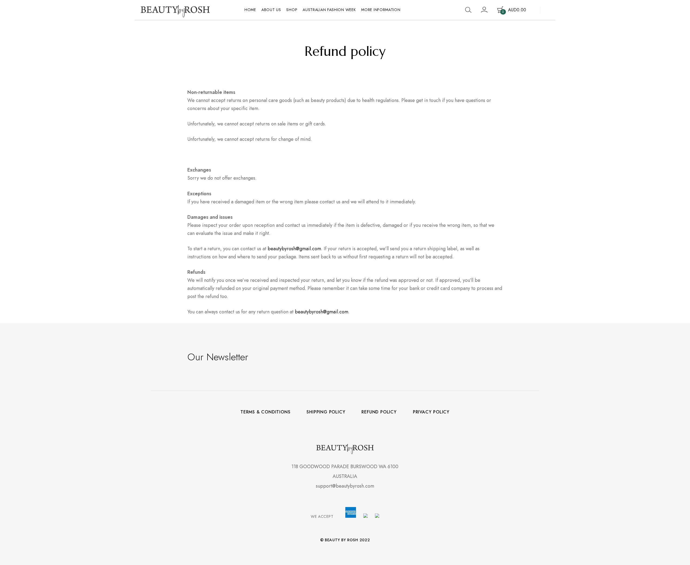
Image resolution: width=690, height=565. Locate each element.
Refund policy (378, 412)
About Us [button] (271, 9)
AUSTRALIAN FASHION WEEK (329, 9)
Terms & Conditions (265, 412)
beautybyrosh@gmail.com (294, 248)
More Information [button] (380, 9)
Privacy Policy (431, 412)
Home (250, 9)
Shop (291, 9)
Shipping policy (325, 412)
